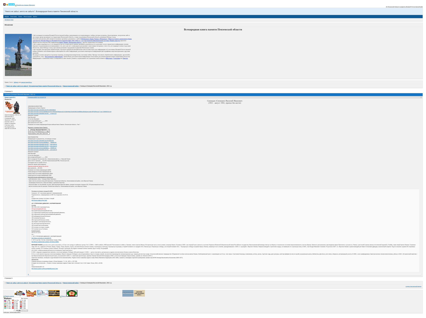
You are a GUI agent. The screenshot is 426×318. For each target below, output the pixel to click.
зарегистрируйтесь (26, 82)
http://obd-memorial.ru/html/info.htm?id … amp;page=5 (42, 149)
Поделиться (31, 97)
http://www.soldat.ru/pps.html (39, 200)
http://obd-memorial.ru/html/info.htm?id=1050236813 (42, 110)
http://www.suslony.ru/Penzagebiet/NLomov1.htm (45, 268)
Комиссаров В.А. (10, 97)
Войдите (16, 82)
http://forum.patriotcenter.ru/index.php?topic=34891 (45, 241)
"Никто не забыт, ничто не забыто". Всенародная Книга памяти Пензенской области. (33, 86)
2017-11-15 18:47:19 (40, 97)
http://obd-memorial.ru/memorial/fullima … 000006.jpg (42, 148)
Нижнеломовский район (71, 86)
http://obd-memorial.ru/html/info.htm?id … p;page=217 (42, 113)
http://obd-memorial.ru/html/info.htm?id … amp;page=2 (42, 146)
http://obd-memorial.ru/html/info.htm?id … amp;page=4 (42, 144)
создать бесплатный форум (413, 286)
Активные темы (9, 19)
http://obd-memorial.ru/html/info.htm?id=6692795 (41, 140)
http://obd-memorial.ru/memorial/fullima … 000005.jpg (42, 142)
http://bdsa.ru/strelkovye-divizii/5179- (41, 238)
